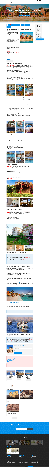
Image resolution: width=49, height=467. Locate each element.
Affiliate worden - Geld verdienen (23, 462)
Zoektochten (8, 457)
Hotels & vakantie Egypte (11, 358)
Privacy (20, 465)
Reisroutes (10, 3)
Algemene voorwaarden (17, 465)
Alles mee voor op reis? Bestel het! (13, 365)
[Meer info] (39, 3)
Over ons (20, 458)
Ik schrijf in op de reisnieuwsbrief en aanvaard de (21, 350)
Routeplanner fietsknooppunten (11, 462)
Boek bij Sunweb (27, 257)
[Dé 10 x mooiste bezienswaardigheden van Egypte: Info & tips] (20, 373)
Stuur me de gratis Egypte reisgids (24, 15)
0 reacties (14, 30)
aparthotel (25, 211)
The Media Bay (8, 465)
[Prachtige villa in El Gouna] (11, 154)
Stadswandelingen (17, 2)
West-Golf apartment (10, 166)
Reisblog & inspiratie (9, 461)
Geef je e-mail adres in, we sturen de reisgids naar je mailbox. (38, 29)
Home (7, 22)
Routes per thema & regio (34, 461)
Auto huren (8, 26)
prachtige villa (22, 137)
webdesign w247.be (40, 465)
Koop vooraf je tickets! (9, 458)
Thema (29, 2)
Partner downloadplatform (22, 461)
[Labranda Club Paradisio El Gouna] (11, 87)
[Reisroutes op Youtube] (41, 0)
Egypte (11, 22)
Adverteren (8, 0)
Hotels (10, 24)
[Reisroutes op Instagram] (40, 0)
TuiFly (18, 55)
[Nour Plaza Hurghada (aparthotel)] (20, 234)
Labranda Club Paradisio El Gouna (12, 65)
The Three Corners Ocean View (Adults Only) (13, 99)
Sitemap (30, 465)
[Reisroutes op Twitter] (38, 0)
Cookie (22, 465)
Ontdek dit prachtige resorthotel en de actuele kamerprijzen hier (17, 120)
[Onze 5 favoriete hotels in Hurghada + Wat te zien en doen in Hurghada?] (29, 373)
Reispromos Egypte (11, 359)
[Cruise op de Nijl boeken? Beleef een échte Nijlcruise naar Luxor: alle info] (11, 373)
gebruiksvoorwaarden (39, 37)
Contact (32, 465)
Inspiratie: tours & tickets (11, 360)
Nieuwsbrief (20, 457)
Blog (37, 2)
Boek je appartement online (12, 223)
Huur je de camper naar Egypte (12, 362)
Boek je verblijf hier (11, 178)
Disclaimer (25, 465)
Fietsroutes (26, 2)
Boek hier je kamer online (11, 83)
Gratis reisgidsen (33, 2)
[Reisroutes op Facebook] (37, 0)
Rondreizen (22, 2)
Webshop (13, 0)
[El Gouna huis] (20, 188)
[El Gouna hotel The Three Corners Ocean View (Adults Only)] (11, 124)
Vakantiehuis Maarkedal (34, 462)
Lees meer (26, 466)
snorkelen (8, 51)
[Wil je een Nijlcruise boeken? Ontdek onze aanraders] (20, 324)
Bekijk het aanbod (24, 259)
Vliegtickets (9, 361)
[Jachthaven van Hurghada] (20, 294)
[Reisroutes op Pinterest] (39, 0)
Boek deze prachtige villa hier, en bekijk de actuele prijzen (16, 149)
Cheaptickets (9, 263)
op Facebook (11, 446)
